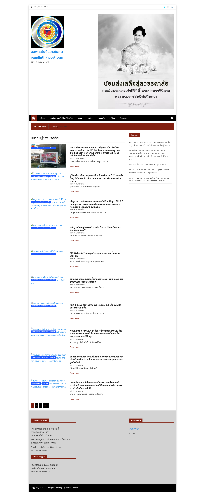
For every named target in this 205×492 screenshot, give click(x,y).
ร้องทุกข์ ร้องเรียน (36, 383)
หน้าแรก (42, 118)
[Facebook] (161, 7)
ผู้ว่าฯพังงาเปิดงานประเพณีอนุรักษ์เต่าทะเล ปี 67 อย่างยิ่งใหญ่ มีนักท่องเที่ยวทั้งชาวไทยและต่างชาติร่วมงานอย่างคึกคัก (96, 178)
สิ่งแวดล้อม (52, 148)
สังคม (80, 118)
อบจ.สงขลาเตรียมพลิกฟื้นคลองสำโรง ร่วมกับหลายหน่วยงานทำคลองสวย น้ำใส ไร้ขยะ (96, 280)
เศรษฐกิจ (101, 118)
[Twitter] (165, 7)
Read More (74, 166)
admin (72, 158)
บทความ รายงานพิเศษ (37, 202)
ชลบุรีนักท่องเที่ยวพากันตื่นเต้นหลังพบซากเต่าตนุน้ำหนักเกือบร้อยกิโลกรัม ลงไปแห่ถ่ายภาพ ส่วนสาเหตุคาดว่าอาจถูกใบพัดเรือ (96, 359)
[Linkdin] (171, 7)
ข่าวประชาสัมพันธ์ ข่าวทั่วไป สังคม (62, 118)
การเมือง (90, 118)
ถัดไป (46, 405)
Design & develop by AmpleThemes (62, 487)
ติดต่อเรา (123, 118)
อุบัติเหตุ (112, 118)
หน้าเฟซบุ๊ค (134, 429)
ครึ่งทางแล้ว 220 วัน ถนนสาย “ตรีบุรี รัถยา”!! (147, 164)
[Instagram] (168, 7)
